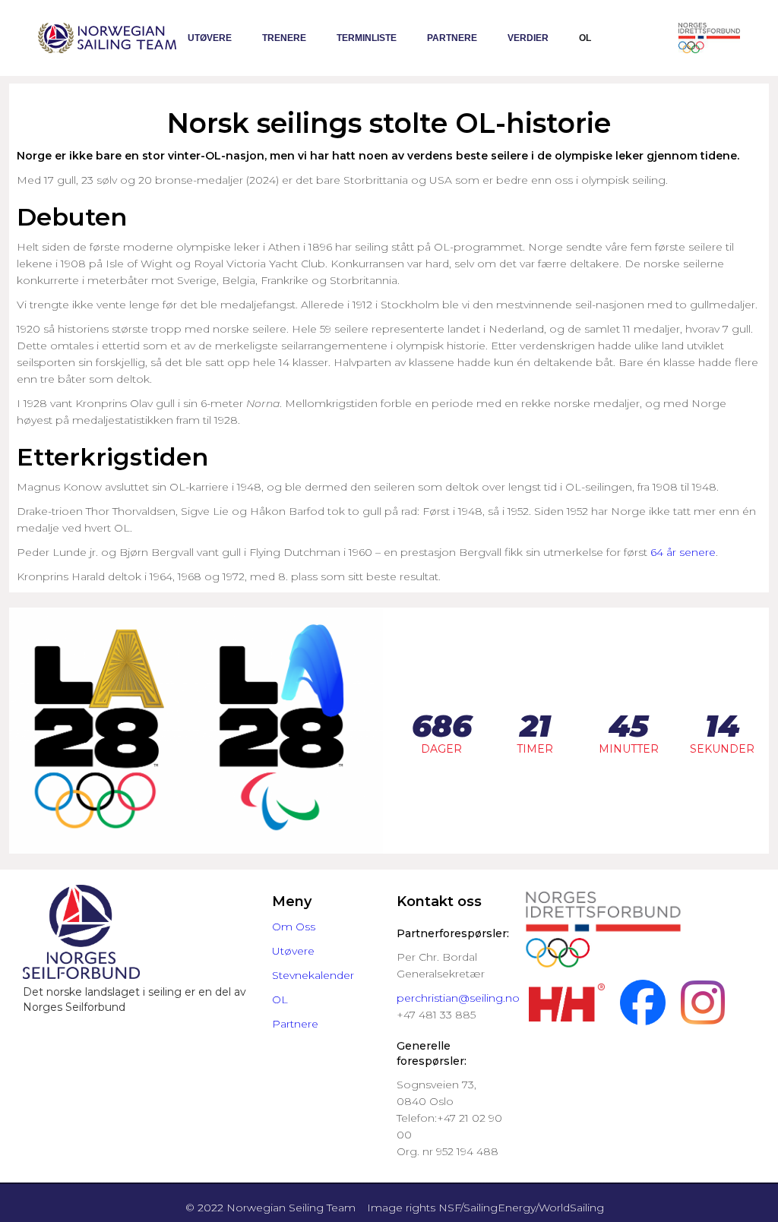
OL (585, 38)
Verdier (528, 38)
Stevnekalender (313, 975)
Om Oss (293, 926)
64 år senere (683, 552)
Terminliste (367, 38)
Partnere (452, 38)
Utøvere (210, 38)
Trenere (284, 38)
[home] (107, 38)
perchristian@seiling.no (458, 998)
